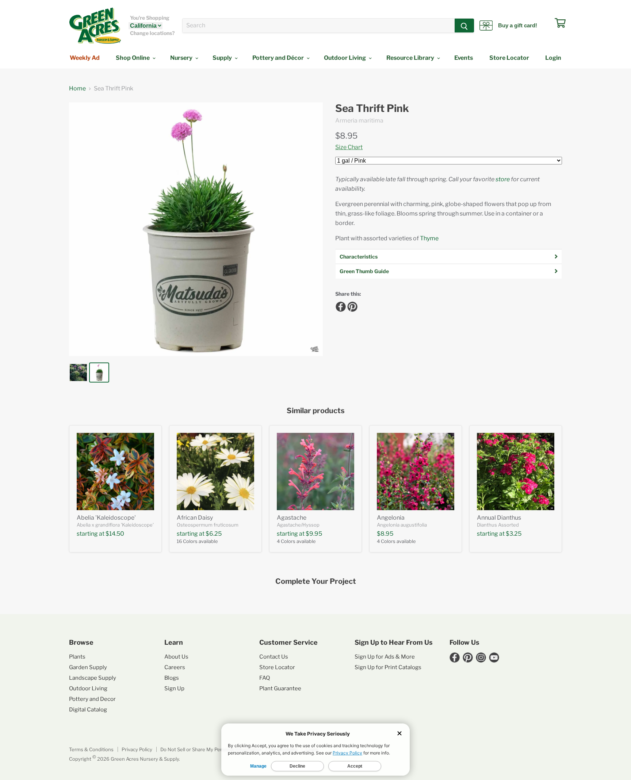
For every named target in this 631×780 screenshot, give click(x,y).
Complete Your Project (315, 581)
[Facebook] (339, 305)
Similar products (316, 411)
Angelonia (391, 517)
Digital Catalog (88, 709)
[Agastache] (315, 471)
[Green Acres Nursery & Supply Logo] (95, 25)
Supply (223, 57)
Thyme (429, 238)
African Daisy (195, 517)
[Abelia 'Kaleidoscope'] (115, 471)
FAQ (264, 678)
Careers (174, 667)
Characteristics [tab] (359, 256)
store (503, 179)
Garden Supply (88, 667)
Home (77, 88)
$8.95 (346, 135)
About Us (176, 656)
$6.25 (214, 533)
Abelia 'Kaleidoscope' (106, 517)
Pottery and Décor (278, 57)
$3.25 (513, 533)
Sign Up (174, 688)
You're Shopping (149, 18)
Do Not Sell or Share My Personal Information (211, 749)
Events (463, 57)
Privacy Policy (137, 749)
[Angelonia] (415, 471)
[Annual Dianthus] (515, 471)
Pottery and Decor (92, 699)
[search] (319, 25)
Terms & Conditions (91, 749)
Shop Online (133, 57)
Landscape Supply (92, 678)
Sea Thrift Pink (372, 108)
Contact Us (273, 656)
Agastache (291, 517)
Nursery (182, 57)
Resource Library (410, 57)
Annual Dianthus (499, 517)
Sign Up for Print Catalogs (388, 667)
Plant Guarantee (280, 688)
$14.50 (115, 533)
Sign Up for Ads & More (385, 656)
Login (553, 57)
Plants (77, 656)
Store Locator (509, 57)
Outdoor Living (345, 57)
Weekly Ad (85, 57)
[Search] (464, 25)
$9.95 (314, 533)
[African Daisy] (215, 471)
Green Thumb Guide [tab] (364, 271)
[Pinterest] (351, 305)
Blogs (171, 678)
